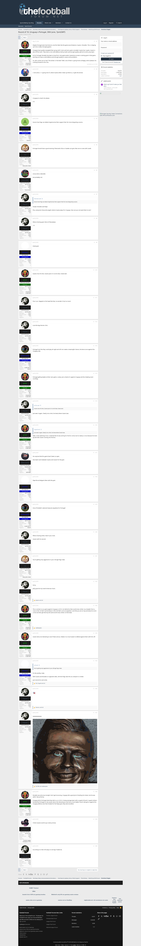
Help (118, 907)
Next (24, 37)
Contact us (105, 907)
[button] (52, 23)
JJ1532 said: (36, 405)
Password (103, 47)
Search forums (28, 26)
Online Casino (23, 933)
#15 (96, 401)
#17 (96, 452)
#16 (96, 425)
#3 (96, 94)
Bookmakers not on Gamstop (27, 927)
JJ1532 (21, 34)
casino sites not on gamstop (34, 900)
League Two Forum (51, 924)
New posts (20, 26)
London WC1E (27, 367)
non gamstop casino (119, 900)
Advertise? (27, 924)
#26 (96, 688)
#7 (96, 194)
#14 (96, 373)
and (39, 600)
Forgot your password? (107, 53)
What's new (48, 23)
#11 (96, 297)
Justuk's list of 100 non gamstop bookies (33, 894)
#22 (96, 581)
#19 (96, 504)
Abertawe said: (37, 198)
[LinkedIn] (29, 874)
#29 (96, 819)
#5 (96, 144)
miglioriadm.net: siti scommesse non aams (96, 900)
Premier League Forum (51, 915)
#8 (96, 218)
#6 (96, 170)
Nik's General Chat (108, 89)
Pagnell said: (37, 429)
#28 (96, 791)
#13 (96, 345)
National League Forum (52, 927)
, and (40, 683)
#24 (96, 633)
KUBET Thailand (33, 888)
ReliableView (23, 935)
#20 (96, 532)
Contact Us (68, 23)
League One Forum (51, 921)
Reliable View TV (23, 937)
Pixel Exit (86, 942)
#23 (96, 605)
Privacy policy (112, 907)
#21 (96, 556)
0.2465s (74, 945)
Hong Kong (28, 63)
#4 (96, 118)
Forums (39, 23)
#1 (96, 41)
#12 (96, 321)
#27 (96, 712)
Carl (120, 76)
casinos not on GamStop (65, 900)
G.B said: (36, 665)
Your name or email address (109, 41)
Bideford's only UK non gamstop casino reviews (64, 894)
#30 (96, 846)
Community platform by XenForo (66, 942)
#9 (96, 242)
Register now (117, 62)
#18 (96, 476)
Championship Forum (51, 918)
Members (58, 23)
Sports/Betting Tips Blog (27, 23)
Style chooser (23, 907)
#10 (96, 270)
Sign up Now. (23, 921)
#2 (96, 69)
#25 (96, 660)
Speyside (29, 88)
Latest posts (107, 81)
